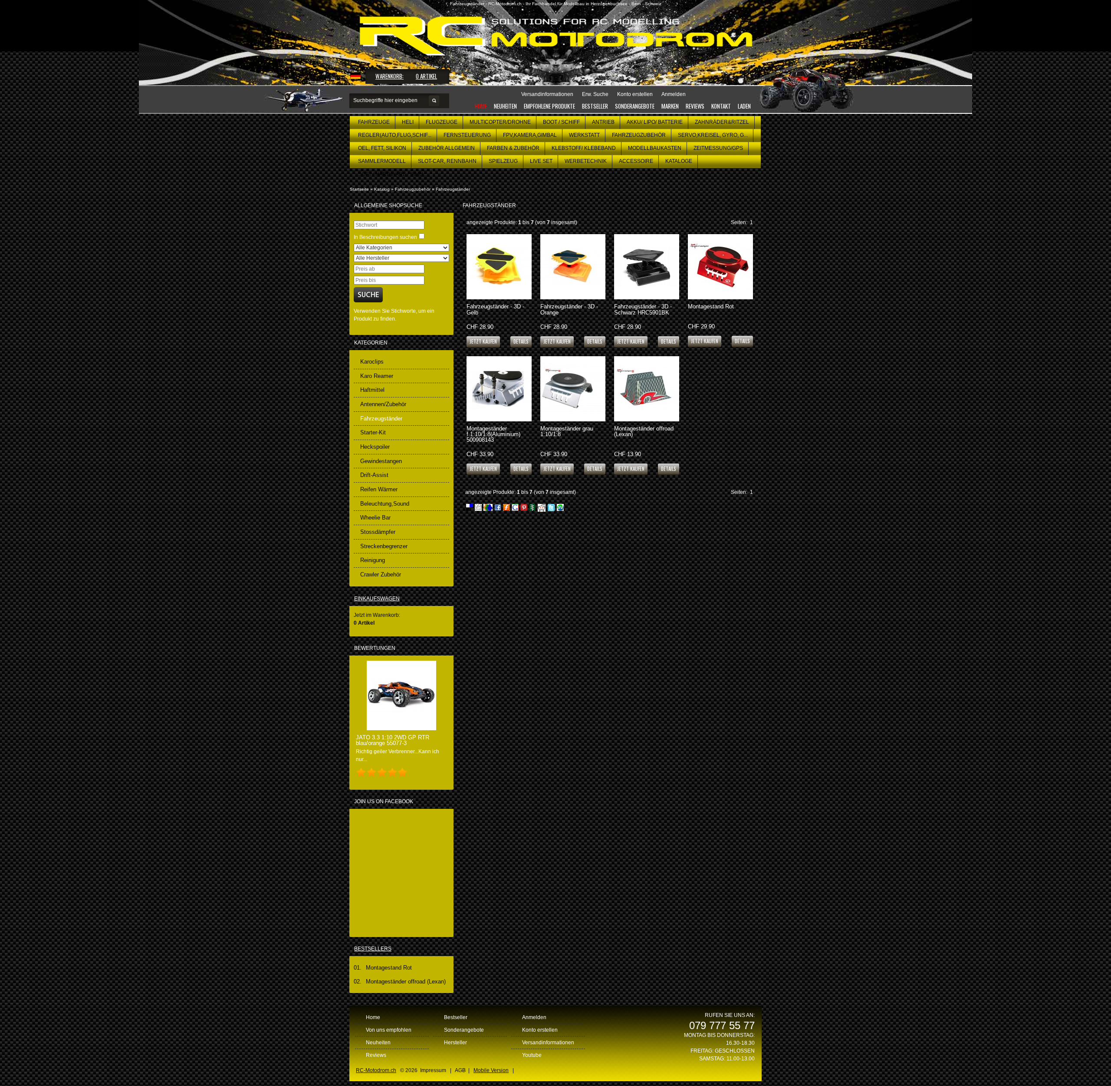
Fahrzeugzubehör (639, 135)
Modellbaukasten (654, 148)
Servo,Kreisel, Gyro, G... (713, 135)
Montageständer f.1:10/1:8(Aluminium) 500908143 (493, 434)
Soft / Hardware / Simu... (392, 174)
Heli (408, 122)
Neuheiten (505, 106)
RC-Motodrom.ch (376, 1070)
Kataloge (678, 161)
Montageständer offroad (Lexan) (644, 431)
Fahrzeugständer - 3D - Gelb (495, 309)
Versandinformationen (548, 1043)
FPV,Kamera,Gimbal (530, 135)
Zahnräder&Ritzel (722, 122)
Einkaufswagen (377, 599)
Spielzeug (503, 161)
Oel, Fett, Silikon (382, 148)
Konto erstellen (540, 1030)
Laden (744, 106)
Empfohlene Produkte (549, 106)
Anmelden (534, 1017)
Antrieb (603, 122)
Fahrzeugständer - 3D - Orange (569, 309)
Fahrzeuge (374, 122)
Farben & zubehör (513, 148)
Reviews (695, 106)
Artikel (426, 76)
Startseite (359, 189)
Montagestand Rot (711, 306)
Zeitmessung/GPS (718, 148)
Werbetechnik (586, 161)
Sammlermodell (382, 161)
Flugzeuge (441, 122)
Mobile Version (491, 1070)
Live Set (541, 161)
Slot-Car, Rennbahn (447, 161)
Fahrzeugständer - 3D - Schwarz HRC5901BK (643, 309)
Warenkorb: (389, 76)
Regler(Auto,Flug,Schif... (394, 135)
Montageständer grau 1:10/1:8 (566, 431)
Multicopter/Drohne (500, 122)
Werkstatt (584, 135)
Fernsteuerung (467, 135)
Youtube (532, 1055)
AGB (460, 1070)
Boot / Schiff (561, 122)
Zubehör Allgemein (446, 148)
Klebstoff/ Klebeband (584, 148)
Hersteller (455, 1043)
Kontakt (721, 106)
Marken (670, 106)
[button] (521, 341)
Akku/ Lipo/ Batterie (655, 122)
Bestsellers (372, 949)
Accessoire (636, 161)
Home (481, 106)
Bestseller (595, 106)
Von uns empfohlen (388, 1030)
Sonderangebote (634, 106)
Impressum (433, 1070)
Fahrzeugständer (453, 189)
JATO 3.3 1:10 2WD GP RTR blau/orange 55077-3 (392, 740)
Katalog (382, 189)
